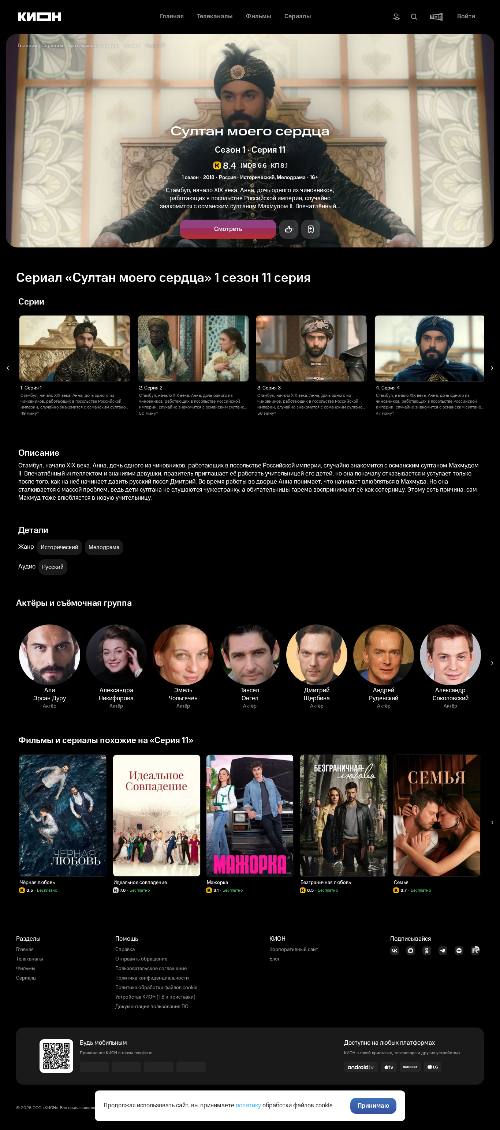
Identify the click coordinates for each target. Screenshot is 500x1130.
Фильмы (26, 968)
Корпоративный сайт (293, 949)
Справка (125, 949)
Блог (274, 959)
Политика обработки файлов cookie (156, 987)
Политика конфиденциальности (152, 978)
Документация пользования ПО (152, 1006)
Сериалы (52, 45)
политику (248, 1105)
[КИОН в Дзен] (461, 950)
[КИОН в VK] (396, 950)
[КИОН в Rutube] (477, 950)
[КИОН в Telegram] (445, 950)
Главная (27, 45)
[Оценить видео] (288, 229)
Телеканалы (29, 959)
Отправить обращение (141, 959)
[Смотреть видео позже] (310, 229)
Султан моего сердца (93, 45)
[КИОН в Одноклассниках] (429, 950)
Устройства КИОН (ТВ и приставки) (155, 997)
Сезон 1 (132, 45)
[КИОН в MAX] (412, 950)
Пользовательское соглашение (151, 968)
